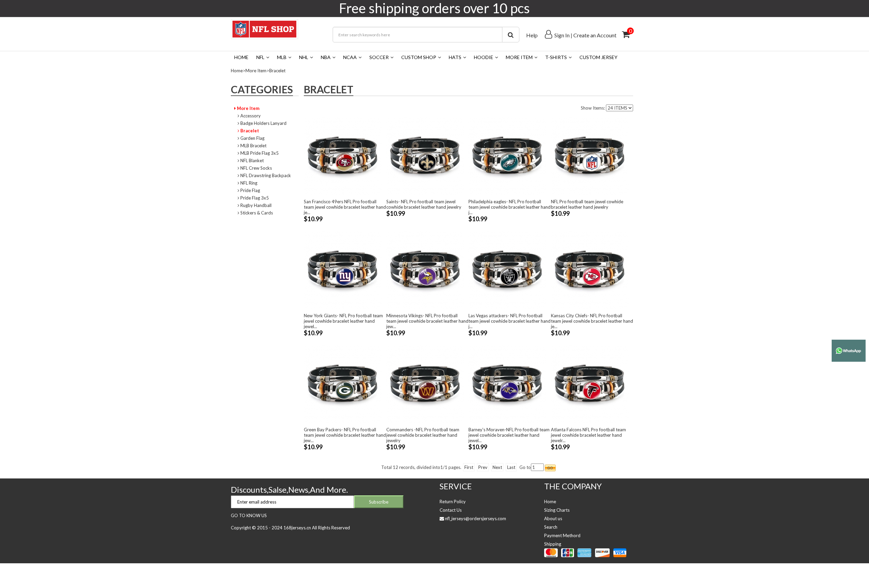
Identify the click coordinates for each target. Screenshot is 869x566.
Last (511, 467)
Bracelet (277, 70)
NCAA (350, 57)
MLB (281, 57)
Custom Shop (418, 57)
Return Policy (453, 501)
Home (241, 57)
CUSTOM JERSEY (598, 57)
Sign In (562, 35)
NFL (260, 57)
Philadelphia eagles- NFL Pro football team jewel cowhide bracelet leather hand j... (509, 207)
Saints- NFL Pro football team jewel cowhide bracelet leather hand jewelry (423, 204)
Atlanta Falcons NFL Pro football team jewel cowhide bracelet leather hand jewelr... (588, 435)
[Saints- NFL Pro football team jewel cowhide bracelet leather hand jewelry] (425, 155)
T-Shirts (556, 57)
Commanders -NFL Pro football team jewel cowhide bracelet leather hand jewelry (422, 435)
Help (532, 35)
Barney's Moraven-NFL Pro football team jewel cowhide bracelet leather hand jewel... (509, 435)
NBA (326, 57)
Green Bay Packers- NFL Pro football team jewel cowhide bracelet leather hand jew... (345, 435)
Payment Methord (562, 535)
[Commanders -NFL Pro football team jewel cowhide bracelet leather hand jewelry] (425, 383)
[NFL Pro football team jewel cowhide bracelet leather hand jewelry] (590, 155)
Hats (455, 57)
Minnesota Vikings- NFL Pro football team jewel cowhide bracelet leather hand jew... (427, 321)
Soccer (379, 57)
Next (497, 467)
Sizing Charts (557, 510)
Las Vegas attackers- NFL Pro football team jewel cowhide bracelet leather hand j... (509, 321)
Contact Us (451, 510)
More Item (519, 57)
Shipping (552, 544)
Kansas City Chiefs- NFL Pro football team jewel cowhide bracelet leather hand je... (592, 321)
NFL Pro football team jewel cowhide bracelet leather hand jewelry (587, 204)
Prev (482, 467)
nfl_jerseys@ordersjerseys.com (475, 518)
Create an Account (594, 35)
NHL (303, 57)
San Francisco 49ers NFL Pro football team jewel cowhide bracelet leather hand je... (345, 207)
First (468, 467)
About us (553, 518)
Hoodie (483, 57)
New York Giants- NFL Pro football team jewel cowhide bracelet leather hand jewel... (343, 321)
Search (550, 527)
